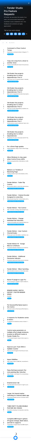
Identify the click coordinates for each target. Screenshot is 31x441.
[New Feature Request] (15, 437)
